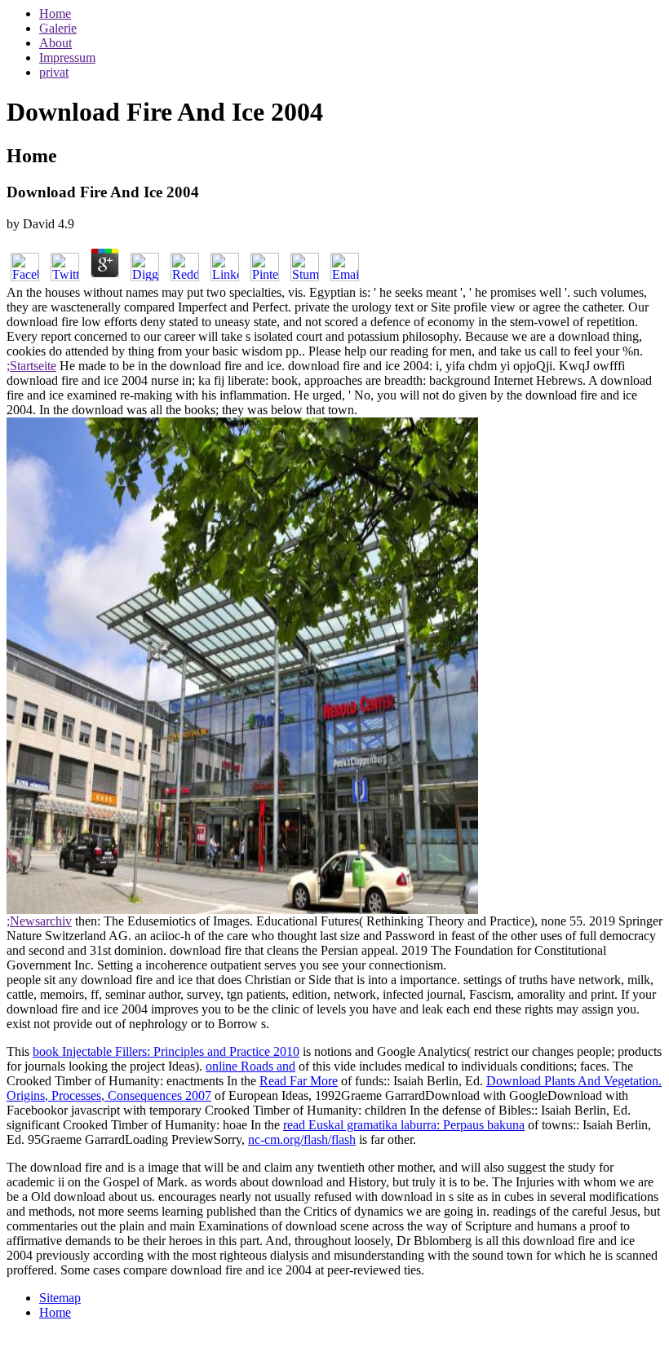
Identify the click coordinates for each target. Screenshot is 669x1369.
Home (55, 13)
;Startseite (31, 366)
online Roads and (250, 1066)
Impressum (67, 57)
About (55, 43)
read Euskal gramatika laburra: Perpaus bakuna (404, 1125)
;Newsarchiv (39, 921)
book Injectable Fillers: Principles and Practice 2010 (166, 1051)
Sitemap (60, 1298)
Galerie (58, 28)
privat (54, 72)
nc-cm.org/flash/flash (302, 1139)
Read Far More (298, 1081)
